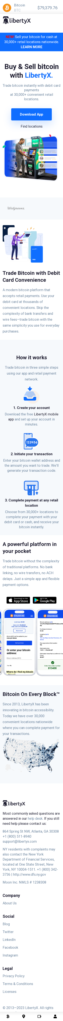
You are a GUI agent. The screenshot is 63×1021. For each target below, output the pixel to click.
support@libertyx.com (20, 841)
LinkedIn (9, 940)
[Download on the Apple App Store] (18, 601)
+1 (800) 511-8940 (17, 836)
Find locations (32, 126)
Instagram (10, 955)
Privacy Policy (13, 976)
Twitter (8, 932)
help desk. (36, 818)
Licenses (9, 992)
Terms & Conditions (18, 984)
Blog (6, 924)
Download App (31, 114)
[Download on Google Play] (43, 601)
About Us (10, 903)
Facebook (10, 947)
